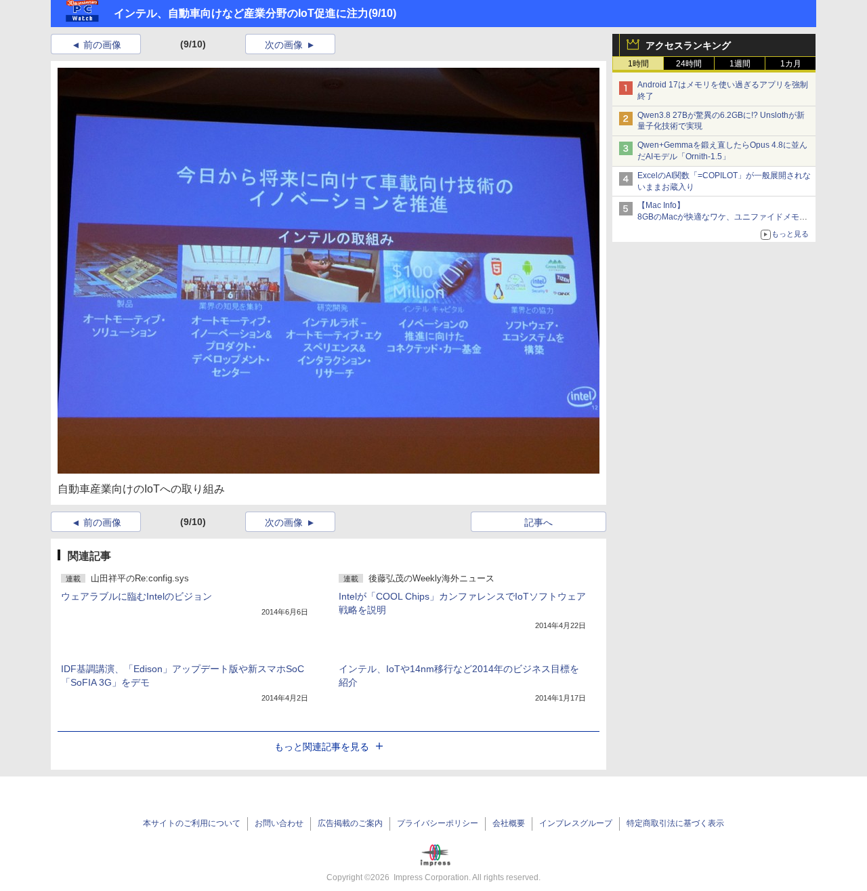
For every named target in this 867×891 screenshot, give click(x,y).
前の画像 (102, 44)
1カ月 (790, 63)
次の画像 (284, 44)
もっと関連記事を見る (321, 746)
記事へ (538, 522)
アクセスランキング (688, 45)
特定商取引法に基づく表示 (675, 823)
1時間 (638, 63)
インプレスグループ (575, 823)
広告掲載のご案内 (350, 823)
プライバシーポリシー (437, 823)
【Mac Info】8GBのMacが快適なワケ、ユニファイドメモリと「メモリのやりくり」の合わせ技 (722, 217)
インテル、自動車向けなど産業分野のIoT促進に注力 (241, 13)
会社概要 (508, 823)
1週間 (739, 63)
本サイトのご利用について (191, 823)
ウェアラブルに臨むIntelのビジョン (136, 596)
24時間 (689, 63)
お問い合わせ (279, 823)
